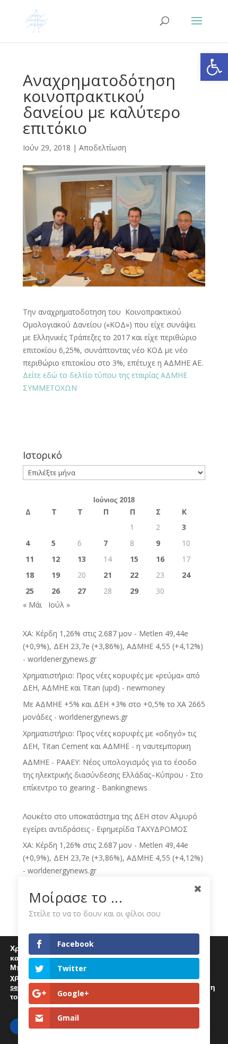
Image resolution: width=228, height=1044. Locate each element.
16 (160, 559)
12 (55, 559)
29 (134, 591)
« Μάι (32, 605)
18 (29, 575)
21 (107, 575)
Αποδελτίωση (102, 147)
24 (186, 575)
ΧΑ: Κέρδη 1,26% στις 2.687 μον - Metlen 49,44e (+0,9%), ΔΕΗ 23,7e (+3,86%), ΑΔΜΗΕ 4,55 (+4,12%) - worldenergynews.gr (113, 646)
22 (134, 575)
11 (29, 559)
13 (81, 559)
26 (55, 591)
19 (55, 575)
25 (29, 591)
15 (134, 559)
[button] (214, 67)
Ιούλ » (59, 605)
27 (81, 591)
